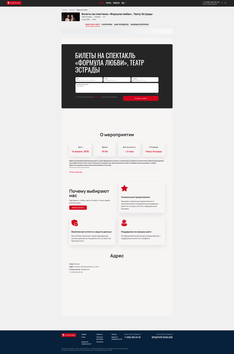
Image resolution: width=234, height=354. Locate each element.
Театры (108, 3)
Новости (116, 3)
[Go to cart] (225, 3)
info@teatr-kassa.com (162, 337)
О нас (83, 337)
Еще (122, 3)
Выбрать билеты (78, 208)
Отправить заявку (141, 98)
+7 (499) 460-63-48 (211, 2)
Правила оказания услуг (116, 338)
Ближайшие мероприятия (139, 24)
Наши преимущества (121, 24)
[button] (133, 80)
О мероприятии (107, 24)
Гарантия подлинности (86, 343)
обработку (97, 97)
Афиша (101, 3)
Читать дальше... (76, 172)
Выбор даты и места (92, 24)
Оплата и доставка (99, 338)
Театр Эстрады (87, 17)
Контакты (99, 342)
